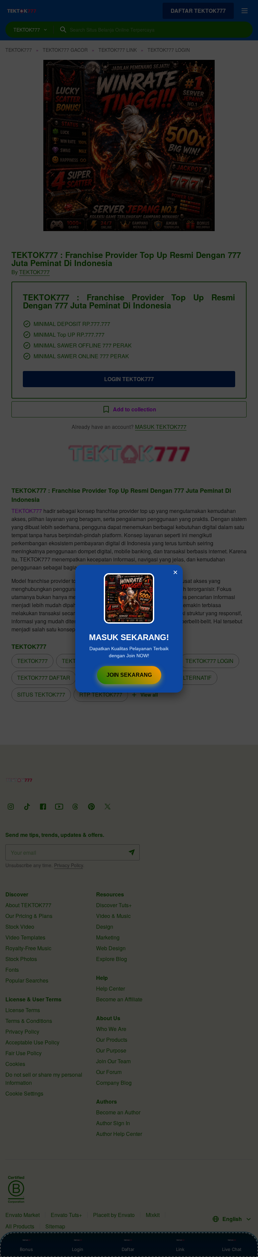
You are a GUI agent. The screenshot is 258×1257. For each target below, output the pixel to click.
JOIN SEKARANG (129, 675)
